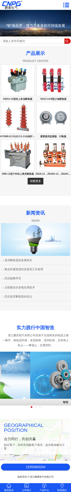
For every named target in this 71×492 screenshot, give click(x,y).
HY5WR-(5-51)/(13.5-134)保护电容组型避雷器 (24, 136)
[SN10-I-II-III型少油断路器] (53, 94)
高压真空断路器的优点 (18, 296)
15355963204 (35, 467)
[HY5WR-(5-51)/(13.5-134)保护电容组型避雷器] (18, 131)
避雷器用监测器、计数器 (53, 136)
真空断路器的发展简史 (18, 260)
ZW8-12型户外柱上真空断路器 (18, 173)
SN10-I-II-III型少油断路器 (53, 99)
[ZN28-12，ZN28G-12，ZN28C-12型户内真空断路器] (53, 169)
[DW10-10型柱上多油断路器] (18, 94)
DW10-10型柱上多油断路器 (17, 99)
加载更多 (35, 181)
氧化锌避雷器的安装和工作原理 (23, 269)
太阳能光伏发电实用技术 (19, 287)
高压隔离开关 (12, 278)
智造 (35, 402)
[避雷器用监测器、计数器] (53, 131)
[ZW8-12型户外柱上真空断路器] (18, 169)
